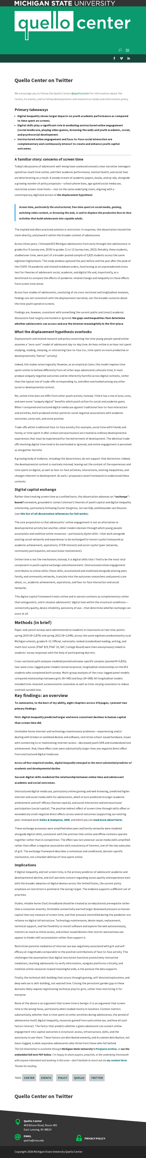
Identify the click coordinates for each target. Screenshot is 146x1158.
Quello (79, 1078)
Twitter (97, 1078)
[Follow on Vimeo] (121, 58)
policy (62, 1078)
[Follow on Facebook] (114, 58)
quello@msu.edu (34, 1140)
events (46, 1078)
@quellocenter (80, 93)
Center (29, 1078)
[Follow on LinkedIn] (128, 58)
